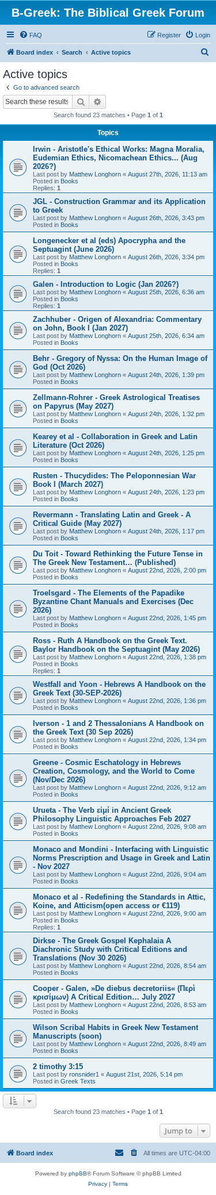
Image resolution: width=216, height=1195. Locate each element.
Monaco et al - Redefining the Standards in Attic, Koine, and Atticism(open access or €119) (119, 901)
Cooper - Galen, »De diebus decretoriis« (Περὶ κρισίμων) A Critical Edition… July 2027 (114, 992)
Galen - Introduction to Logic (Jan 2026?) (106, 284)
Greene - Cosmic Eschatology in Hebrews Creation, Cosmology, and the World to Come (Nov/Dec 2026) (114, 771)
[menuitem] (30, 35)
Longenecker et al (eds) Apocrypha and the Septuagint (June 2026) (109, 244)
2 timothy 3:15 (58, 1066)
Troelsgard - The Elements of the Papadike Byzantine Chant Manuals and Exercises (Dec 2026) (113, 601)
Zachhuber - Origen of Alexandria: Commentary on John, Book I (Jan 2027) (117, 323)
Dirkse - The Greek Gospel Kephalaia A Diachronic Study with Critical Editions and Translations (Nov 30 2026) (110, 949)
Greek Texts (78, 1081)
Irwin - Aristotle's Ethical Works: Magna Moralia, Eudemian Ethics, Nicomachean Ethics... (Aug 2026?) (118, 158)
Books (69, 181)
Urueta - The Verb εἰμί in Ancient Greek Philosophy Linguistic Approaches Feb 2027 (112, 814)
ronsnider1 (84, 1074)
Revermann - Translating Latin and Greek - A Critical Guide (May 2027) (112, 519)
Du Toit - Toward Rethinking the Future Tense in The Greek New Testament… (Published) (118, 558)
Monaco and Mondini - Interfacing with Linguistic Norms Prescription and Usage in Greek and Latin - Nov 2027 (121, 858)
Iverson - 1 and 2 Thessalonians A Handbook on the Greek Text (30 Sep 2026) (118, 727)
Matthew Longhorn (95, 174)
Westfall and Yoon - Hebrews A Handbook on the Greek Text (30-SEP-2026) (119, 688)
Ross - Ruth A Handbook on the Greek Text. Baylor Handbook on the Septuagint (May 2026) (116, 645)
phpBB (78, 1173)
